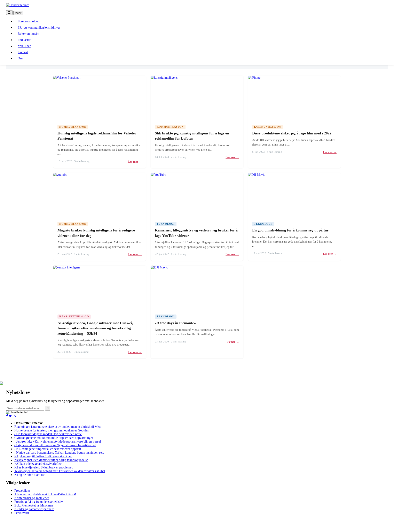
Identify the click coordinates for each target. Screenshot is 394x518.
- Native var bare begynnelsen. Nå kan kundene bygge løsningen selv (59, 452)
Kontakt (23, 52)
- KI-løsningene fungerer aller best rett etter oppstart (47, 449)
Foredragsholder (28, 21)
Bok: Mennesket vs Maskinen (33, 505)
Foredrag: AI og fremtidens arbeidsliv (38, 501)
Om (20, 58)
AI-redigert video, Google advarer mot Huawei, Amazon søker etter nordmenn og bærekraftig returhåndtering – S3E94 (95, 328)
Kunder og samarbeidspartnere (34, 509)
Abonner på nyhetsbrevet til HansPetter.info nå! (45, 494)
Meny (18, 12)
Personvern (21, 513)
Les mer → (135, 161)
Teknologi (166, 223)
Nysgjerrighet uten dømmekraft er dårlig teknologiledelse (51, 460)
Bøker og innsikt (28, 33)
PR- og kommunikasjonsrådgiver (39, 27)
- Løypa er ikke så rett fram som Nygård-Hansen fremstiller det (55, 445)
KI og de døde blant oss (29, 474)
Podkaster (24, 40)
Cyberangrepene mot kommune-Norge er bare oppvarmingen (54, 437)
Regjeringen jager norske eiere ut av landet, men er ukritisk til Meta (57, 426)
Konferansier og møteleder (31, 498)
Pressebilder (22, 490)
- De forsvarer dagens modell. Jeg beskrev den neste (48, 434)
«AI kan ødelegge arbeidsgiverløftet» (38, 463)
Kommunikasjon (72, 126)
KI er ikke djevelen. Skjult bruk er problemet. (43, 467)
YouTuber (24, 46)
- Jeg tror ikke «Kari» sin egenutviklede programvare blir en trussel (57, 441)
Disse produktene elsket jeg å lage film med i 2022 (291, 133)
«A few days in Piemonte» (175, 323)
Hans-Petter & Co (74, 316)
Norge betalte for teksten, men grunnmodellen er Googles (51, 430)
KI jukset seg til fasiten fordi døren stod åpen (43, 456)
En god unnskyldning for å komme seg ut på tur (290, 230)
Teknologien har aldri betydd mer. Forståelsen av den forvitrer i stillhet (59, 471)
